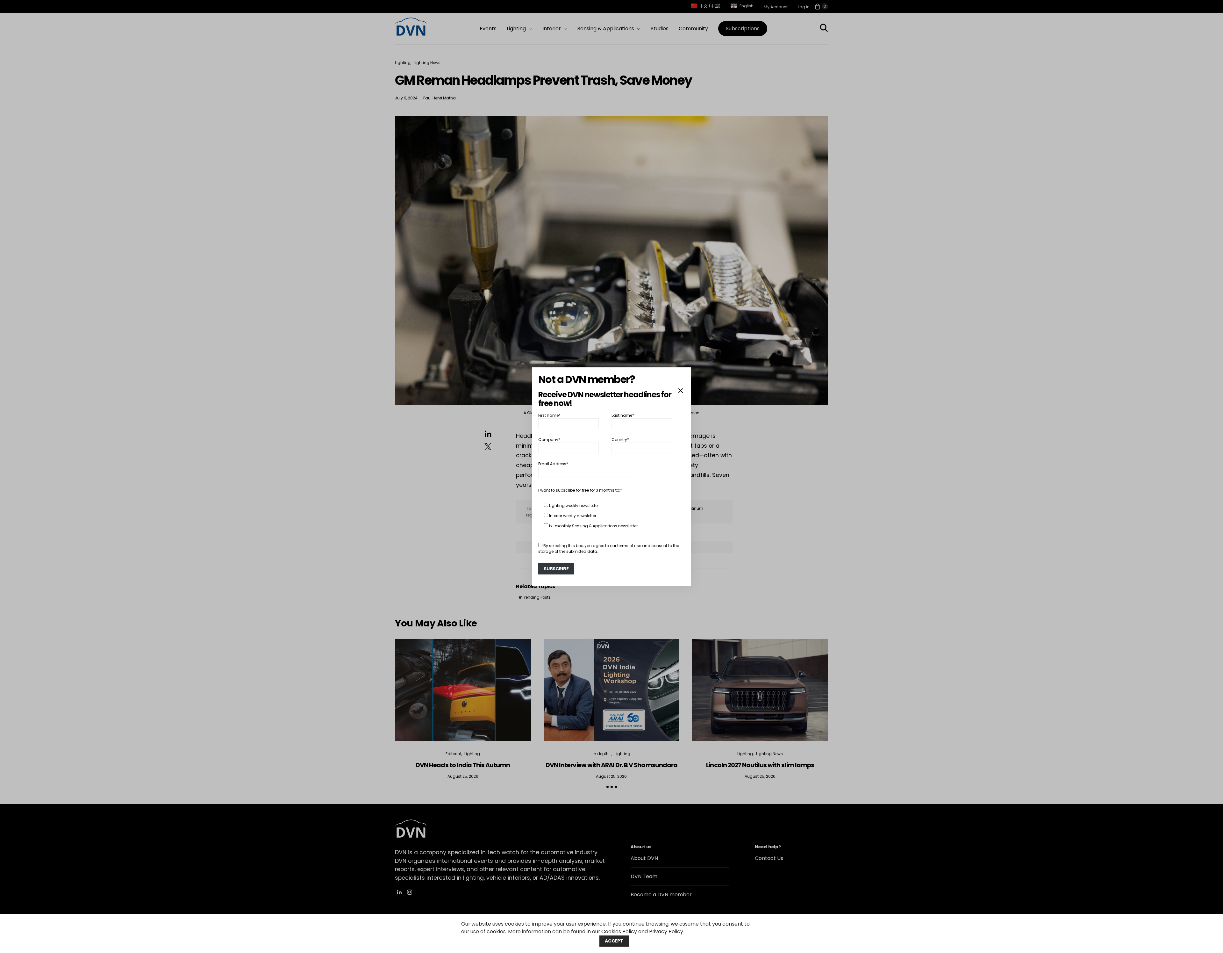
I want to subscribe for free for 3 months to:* (580, 490)
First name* (549, 415)
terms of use (629, 545)
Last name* (623, 415)
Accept (614, 941)
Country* (620, 439)
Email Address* (553, 463)
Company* (549, 439)
